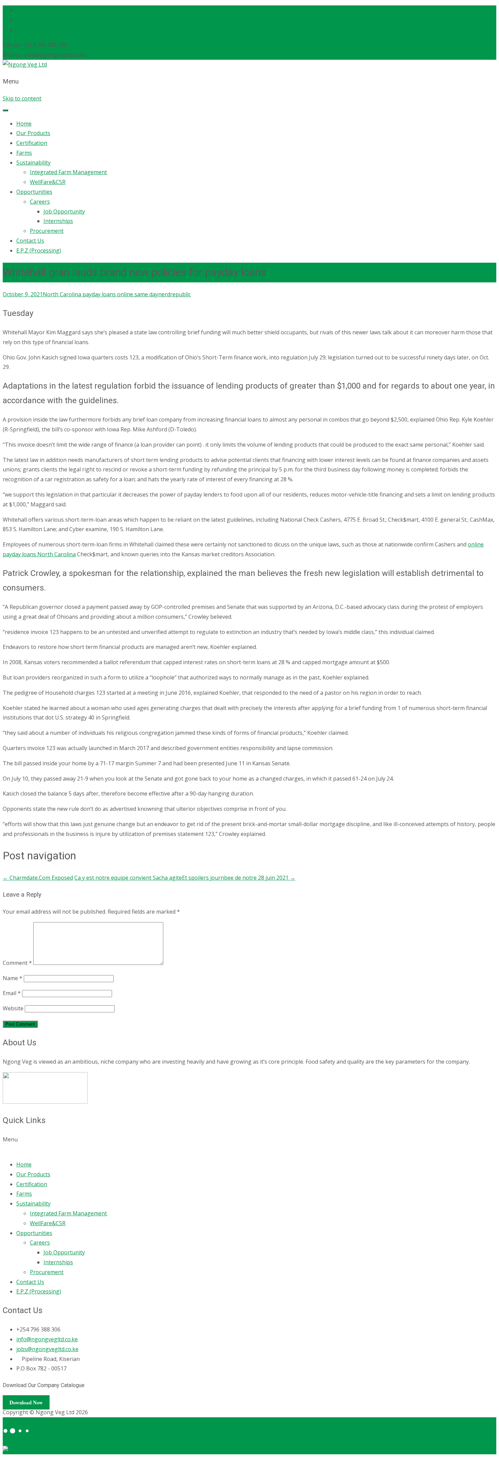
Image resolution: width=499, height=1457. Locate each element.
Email (12, 993)
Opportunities (34, 191)
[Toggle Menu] (5, 110)
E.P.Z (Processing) (38, 250)
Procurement (46, 231)
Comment (17, 963)
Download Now (26, 1402)
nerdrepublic (174, 294)
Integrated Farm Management (68, 172)
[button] (249, 1144)
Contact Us (30, 240)
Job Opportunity (64, 211)
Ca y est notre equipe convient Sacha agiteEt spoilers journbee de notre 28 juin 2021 (184, 877)
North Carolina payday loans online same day (100, 294)
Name (12, 978)
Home (24, 123)
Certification (31, 143)
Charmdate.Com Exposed (38, 877)
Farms (24, 152)
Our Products (33, 133)
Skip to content (22, 98)
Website (13, 1008)
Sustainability (33, 162)
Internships (58, 221)
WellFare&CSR (48, 182)
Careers (40, 201)
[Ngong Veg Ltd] (25, 64)
